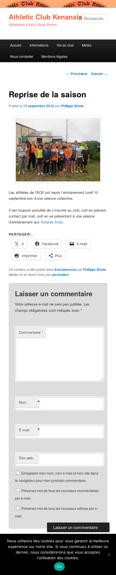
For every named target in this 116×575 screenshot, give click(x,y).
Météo (87, 45)
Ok (59, 566)
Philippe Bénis (72, 105)
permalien (60, 274)
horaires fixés (52, 222)
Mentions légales (54, 56)
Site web (26, 457)
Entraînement (65, 269)
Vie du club (65, 45)
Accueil (15, 45)
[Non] (109, 554)
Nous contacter (21, 56)
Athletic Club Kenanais (45, 16)
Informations (39, 45)
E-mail (29, 429)
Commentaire (31, 332)
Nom (29, 402)
